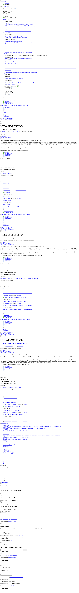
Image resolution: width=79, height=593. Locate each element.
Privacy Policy (6, 441)
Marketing (17, 63)
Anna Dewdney (9, 346)
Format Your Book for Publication (34, 68)
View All (7, 23)
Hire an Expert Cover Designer (47, 68)
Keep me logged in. (4, 538)
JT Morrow (20, 346)
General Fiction (8, 36)
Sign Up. (13, 585)
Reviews (4, 115)
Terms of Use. (20, 535)
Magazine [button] (5, 53)
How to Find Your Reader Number (16, 577)
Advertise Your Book (58, 68)
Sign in (2, 535)
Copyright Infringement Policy (9, 444)
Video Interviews (6, 13)
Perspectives (10, 41)
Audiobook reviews (7, 11)
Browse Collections (9, 78)
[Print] (4, 112)
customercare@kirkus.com (18, 562)
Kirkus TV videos (37, 428)
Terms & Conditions (7, 442)
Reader (4, 531)
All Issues (18, 58)
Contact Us (5, 449)
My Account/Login (25, 437)
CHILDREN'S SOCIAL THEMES (31, 278)
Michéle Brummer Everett (21, 190)
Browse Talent (15, 82)
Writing (6, 63)
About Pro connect (22, 82)
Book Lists (9, 428)
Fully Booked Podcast (27, 42)
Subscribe (30, 58)
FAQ (14, 439)
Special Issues (13, 58)
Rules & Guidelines (26, 52)
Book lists (11, 31)
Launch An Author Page (30, 82)
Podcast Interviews (7, 14)
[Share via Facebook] (7, 108)
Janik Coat (18, 206)
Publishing (13, 63)
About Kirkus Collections (18, 78)
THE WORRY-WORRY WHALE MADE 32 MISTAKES (14, 301)
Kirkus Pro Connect (18, 437)
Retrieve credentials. (12, 521)
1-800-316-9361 (7, 562)
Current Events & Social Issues (11, 26)
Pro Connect (5, 16)
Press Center (17, 439)
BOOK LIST (6, 105)
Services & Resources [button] (7, 59)
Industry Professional (7, 533)
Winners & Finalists (9, 48)
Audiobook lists (16, 31)
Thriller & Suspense (17, 24)
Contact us (5, 440)
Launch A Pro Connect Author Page (69, 68)
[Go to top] (3, 465)
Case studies (15, 72)
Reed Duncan (14, 404)
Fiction (11, 24)
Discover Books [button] (6, 425)
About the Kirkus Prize (17, 48)
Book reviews (6, 10)
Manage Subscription (24, 58)
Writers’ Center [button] (6, 434)
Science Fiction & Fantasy (10, 25)
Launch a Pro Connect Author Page (41, 435)
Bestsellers (7, 31)
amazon (2, 120)
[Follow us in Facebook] (3, 460)
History (29, 25)
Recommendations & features (23, 72)
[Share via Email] (6, 110)
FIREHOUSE (6, 188)
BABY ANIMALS (6, 204)
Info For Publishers (23, 439)
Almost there (3, 512)
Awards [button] (4, 43)
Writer (4, 532)
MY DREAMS (6, 196)
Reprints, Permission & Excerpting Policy (7, 446)
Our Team (8, 439)
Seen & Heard (19, 41)
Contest (11, 439)
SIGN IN (7, 3)
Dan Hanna (16, 238)
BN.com (12, 229)
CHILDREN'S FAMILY (17, 387)
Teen (17, 36)
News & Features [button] (6, 32)
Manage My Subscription (17, 432)
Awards (14, 41)
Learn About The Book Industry (54, 435)
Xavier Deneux (19, 198)
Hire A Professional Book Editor (11, 68)
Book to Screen (8, 42)
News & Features (6, 12)
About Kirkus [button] (5, 438)
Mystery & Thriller (19, 37)
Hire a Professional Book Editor (9, 435)
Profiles (6, 41)
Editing (9, 63)
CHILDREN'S (6, 116)
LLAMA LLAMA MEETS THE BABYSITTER (12, 418)
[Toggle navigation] (0, 6)
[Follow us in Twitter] (3, 461)
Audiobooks (7, 24)
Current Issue (8, 58)
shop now (2, 119)
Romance (31, 24)
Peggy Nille (15, 131)
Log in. (12, 514)
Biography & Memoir (24, 25)
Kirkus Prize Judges (23, 430)
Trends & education (9, 72)
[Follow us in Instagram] (3, 462)
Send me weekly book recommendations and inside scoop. (12, 537)
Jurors (23, 48)
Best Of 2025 (22, 31)
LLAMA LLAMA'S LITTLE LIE (9, 402)
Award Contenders (18, 52)
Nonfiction (18, 25)
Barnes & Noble (7, 229)
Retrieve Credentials (16, 583)
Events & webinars (33, 72)
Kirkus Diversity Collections (8, 437)
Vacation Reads (28, 31)
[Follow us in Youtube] (3, 463)
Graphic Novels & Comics (23, 26)
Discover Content (8, 82)
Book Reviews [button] (6, 19)
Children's (38, 26)
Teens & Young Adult (32, 26)
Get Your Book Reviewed (23, 68)
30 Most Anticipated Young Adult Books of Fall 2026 (19, 105)
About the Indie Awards (10, 52)
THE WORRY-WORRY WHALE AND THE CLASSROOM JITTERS (17, 309)
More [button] (4, 73)
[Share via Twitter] (7, 109)
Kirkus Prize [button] (5, 429)
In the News (13, 42)
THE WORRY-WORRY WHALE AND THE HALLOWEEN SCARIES (17, 293)
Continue (14, 500)
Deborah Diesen (5, 238)
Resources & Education (10, 61)
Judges (31, 52)
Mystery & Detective (25, 24)
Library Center (8, 70)
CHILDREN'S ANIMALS (5, 278)
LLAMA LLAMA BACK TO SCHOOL (11, 410)
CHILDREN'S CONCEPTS (6, 173)
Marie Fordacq (5, 131)
